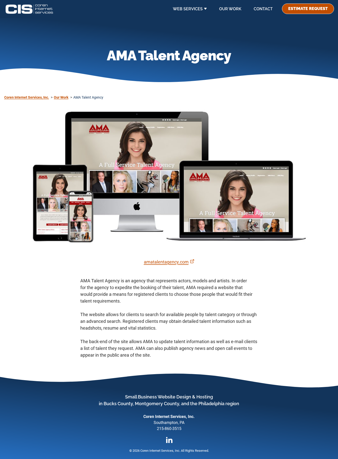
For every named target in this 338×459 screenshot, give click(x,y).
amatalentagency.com (169, 262)
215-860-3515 (169, 428)
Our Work (230, 9)
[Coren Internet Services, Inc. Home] (29, 9)
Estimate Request (308, 8)
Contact (263, 9)
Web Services (188, 9)
